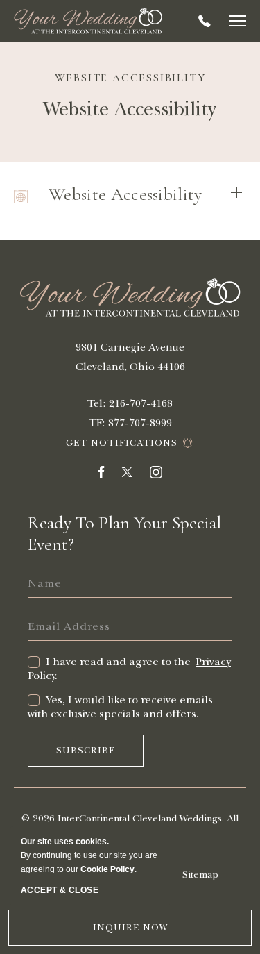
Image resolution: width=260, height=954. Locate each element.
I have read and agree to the (119, 662)
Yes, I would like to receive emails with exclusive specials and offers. (120, 707)
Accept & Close (59, 890)
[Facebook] (101, 475)
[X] (127, 475)
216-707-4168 (204, 20)
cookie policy (107, 869)
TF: (97, 423)
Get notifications (121, 443)
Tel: (96, 403)
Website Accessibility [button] (125, 194)
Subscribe (92, 756)
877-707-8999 (140, 423)
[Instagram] (156, 475)
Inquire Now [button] (130, 927)
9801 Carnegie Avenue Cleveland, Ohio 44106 (130, 357)
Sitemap (200, 874)
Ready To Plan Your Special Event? (124, 533)
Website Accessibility (130, 78)
